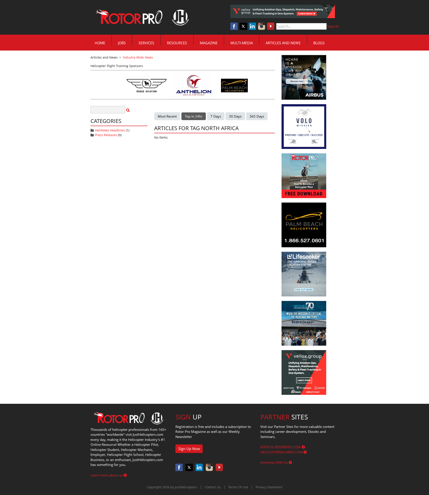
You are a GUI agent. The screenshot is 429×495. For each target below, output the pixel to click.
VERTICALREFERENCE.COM (281, 447)
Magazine (209, 42)
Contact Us (213, 487)
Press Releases (106, 135)
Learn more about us (107, 475)
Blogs (319, 42)
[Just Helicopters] (141, 17)
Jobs (122, 42)
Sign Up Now (189, 448)
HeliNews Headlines (110, 130)
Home (100, 42)
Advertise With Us (274, 462)
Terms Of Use (238, 487)
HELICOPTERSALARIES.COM (281, 452)
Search (333, 26)
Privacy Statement (269, 487)
